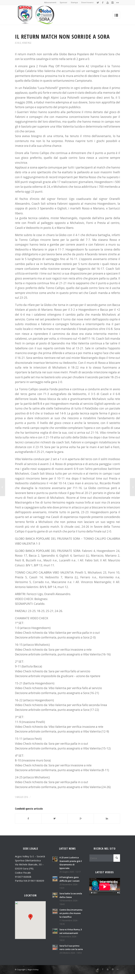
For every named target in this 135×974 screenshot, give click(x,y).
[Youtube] (107, 2)
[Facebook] (102, 2)
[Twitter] (97, 2)
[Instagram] (112, 2)
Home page (26, 42)
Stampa (74, 2)
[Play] (92, 892)
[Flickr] (117, 2)
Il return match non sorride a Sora (62, 36)
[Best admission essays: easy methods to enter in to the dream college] (2, 487)
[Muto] (118, 892)
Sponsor (63, 2)
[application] (104, 886)
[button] (30, 917)
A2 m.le (18, 42)
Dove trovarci (87, 2)
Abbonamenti (50, 2)
